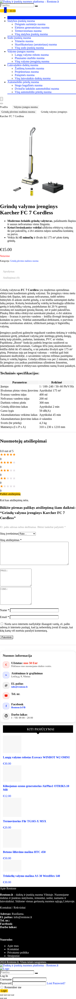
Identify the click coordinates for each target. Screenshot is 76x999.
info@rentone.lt (19, 686)
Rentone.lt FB (18, 707)
